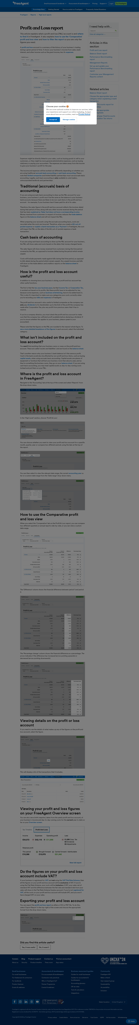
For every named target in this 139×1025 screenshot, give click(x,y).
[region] (70, 113)
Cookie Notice (84, 114)
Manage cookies (69, 119)
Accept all (53, 119)
